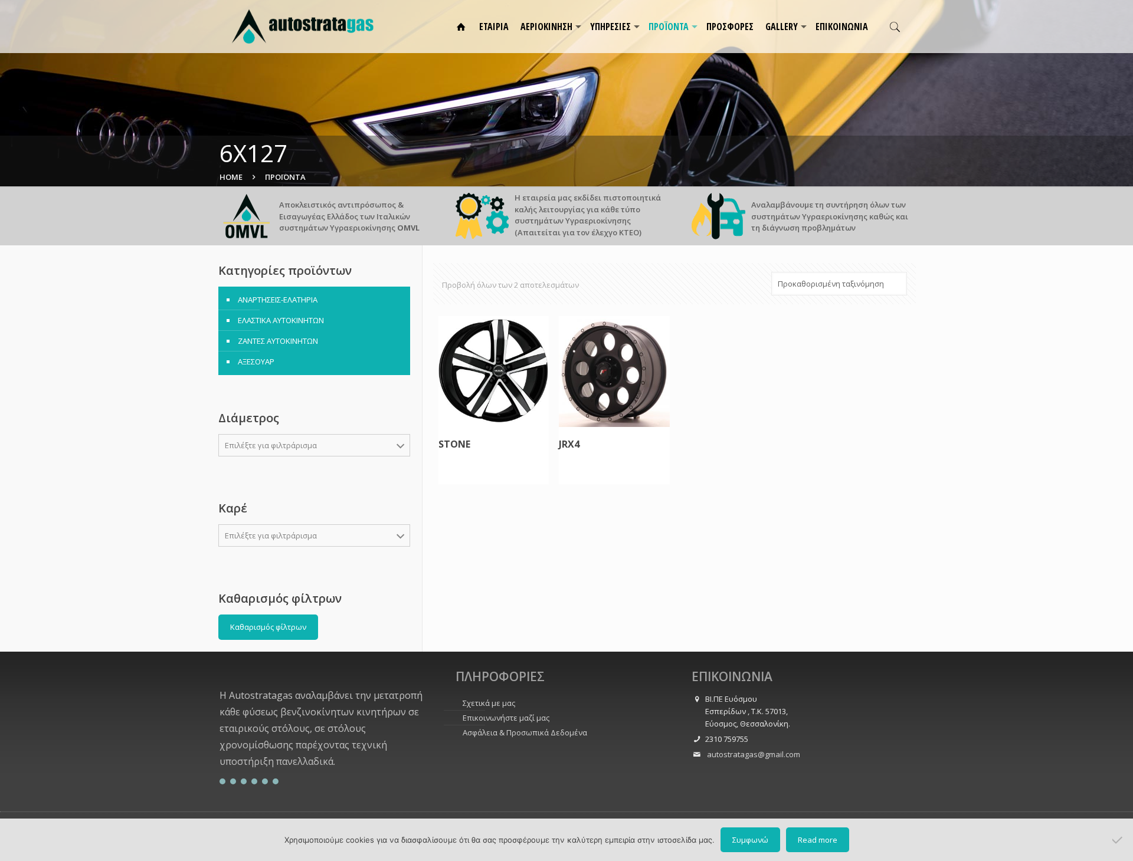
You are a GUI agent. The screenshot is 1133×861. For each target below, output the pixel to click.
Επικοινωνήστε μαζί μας (506, 717)
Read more (817, 839)
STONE (454, 445)
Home (231, 177)
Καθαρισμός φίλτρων (268, 627)
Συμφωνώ (750, 839)
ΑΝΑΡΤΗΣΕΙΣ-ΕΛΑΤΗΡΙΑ (277, 299)
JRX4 (569, 445)
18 (237, 588)
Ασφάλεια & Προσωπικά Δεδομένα (525, 732)
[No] (1118, 840)
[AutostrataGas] (302, 26)
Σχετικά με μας (489, 703)
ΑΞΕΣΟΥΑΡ (256, 361)
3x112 (243, 562)
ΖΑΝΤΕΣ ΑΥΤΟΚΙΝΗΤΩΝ (278, 341)
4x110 (243, 640)
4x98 (241, 581)
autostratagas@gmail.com (752, 754)
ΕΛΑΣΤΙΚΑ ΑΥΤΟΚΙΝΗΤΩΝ (281, 320)
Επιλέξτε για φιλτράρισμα (271, 445)
